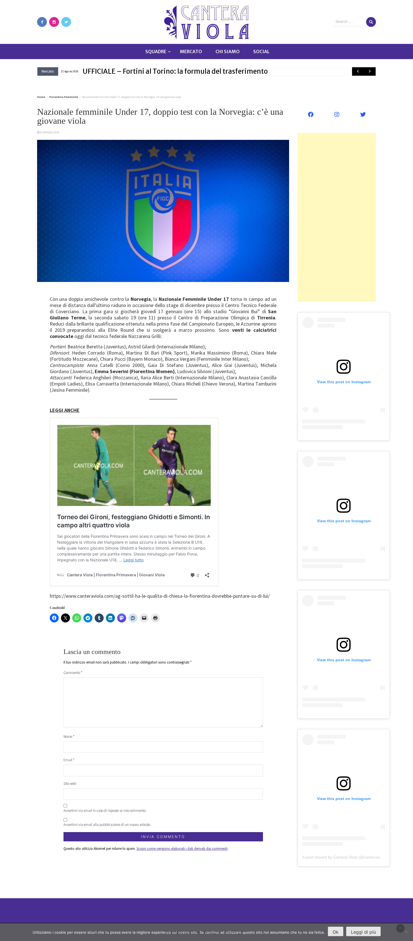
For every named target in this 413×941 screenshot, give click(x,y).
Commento (72, 672)
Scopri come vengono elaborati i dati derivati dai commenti (182, 848)
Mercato (191, 51)
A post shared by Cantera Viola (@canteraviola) (344, 857)
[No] (406, 932)
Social (261, 51)
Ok (336, 932)
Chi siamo (227, 51)
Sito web (69, 783)
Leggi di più (363, 932)
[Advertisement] (337, 217)
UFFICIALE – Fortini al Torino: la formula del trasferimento (175, 71)
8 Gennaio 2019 (49, 132)
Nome (68, 736)
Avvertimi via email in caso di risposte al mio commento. (104, 810)
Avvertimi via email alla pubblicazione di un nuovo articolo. (107, 824)
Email (68, 760)
